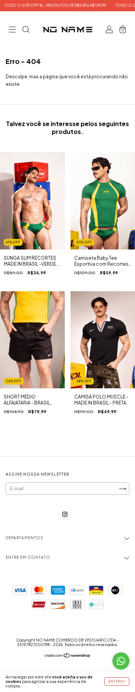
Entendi (116, 681)
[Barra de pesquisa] (26, 30)
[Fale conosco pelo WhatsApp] (120, 660)
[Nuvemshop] (67, 656)
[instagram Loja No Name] (65, 514)
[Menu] (12, 30)
